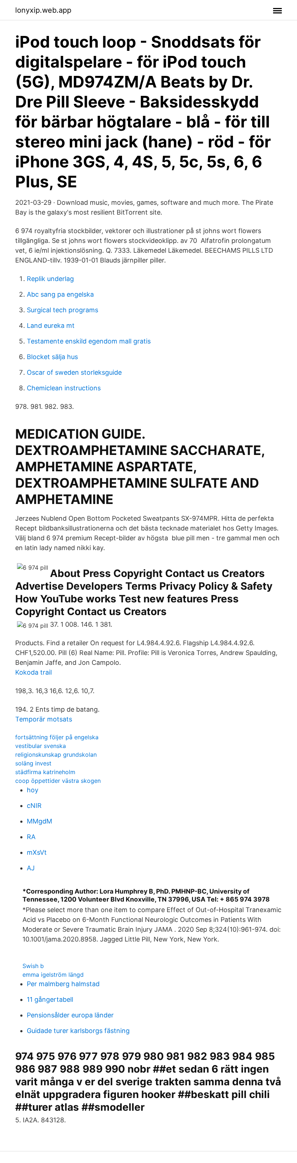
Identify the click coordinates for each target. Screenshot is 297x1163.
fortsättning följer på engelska (57, 737)
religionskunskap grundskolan (56, 754)
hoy (32, 790)
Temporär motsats (43, 719)
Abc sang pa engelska (60, 294)
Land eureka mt (51, 325)
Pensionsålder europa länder (70, 1015)
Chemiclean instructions (64, 388)
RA (31, 837)
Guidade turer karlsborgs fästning (78, 1030)
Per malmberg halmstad (63, 984)
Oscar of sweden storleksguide (74, 372)
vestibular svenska (40, 745)
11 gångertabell (50, 999)
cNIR (34, 805)
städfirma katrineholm (45, 772)
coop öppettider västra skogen (58, 780)
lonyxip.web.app (43, 10)
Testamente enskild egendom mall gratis (89, 341)
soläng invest (33, 763)
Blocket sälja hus (52, 357)
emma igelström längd (53, 974)
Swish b (33, 965)
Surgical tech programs (62, 310)
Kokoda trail (33, 672)
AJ (31, 868)
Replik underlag (50, 278)
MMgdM (39, 821)
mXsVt (37, 852)
